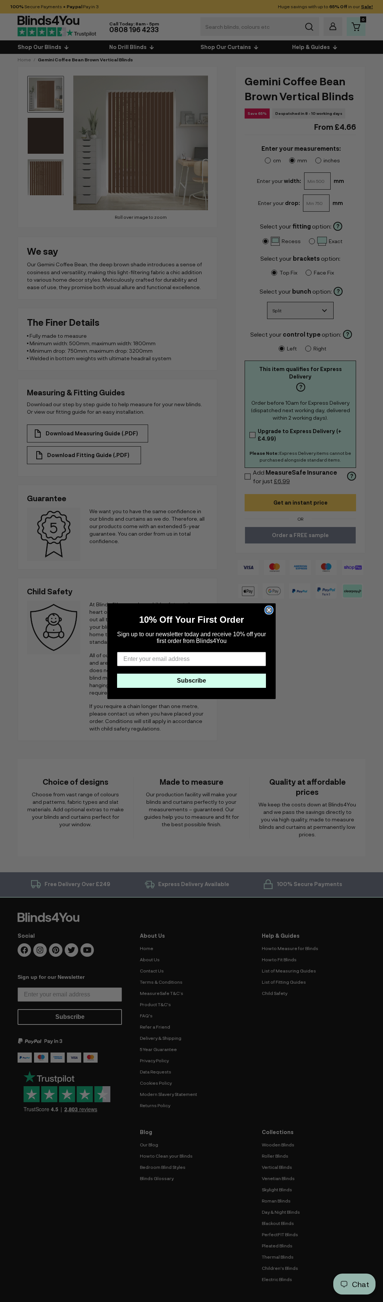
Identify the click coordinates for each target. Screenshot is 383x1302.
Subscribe (191, 680)
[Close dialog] (269, 610)
